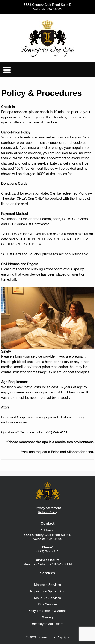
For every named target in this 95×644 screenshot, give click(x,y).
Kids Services (47, 604)
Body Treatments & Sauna (47, 611)
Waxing (47, 617)
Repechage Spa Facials (47, 591)
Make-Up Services (47, 598)
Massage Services (47, 584)
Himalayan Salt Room (47, 624)
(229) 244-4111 (56, 432)
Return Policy (47, 512)
